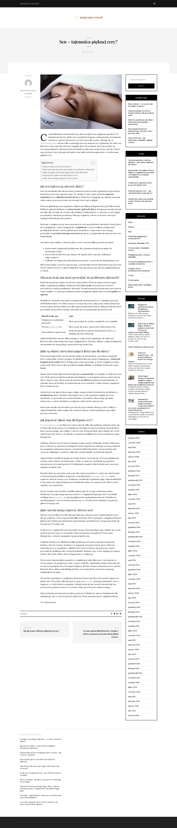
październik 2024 (135, 537)
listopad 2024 (134, 532)
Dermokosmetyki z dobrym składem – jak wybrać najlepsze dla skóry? (141, 162)
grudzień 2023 (134, 570)
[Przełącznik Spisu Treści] (92, 163)
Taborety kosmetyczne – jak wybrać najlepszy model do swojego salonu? (140, 357)
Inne (130, 232)
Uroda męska (133, 280)
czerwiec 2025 (134, 499)
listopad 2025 (133, 475)
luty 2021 (132, 711)
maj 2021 (131, 696)
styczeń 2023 (133, 602)
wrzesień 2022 (134, 621)
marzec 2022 (133, 649)
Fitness (131, 227)
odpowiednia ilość (48, 143)
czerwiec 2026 (134, 443)
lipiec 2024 (132, 551)
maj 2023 (132, 584)
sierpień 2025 (133, 490)
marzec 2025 (133, 513)
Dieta (130, 222)
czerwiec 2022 (134, 635)
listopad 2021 (133, 668)
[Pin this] (120, 614)
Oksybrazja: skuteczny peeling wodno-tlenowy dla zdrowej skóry (140, 201)
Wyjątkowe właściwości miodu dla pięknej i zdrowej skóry (145, 308)
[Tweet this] (114, 614)
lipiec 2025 (132, 494)
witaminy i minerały (100, 476)
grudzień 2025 (134, 471)
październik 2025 (135, 480)
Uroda (88, 38)
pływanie (89, 581)
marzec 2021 (133, 706)
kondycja (53, 327)
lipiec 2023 (132, 574)
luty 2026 (132, 461)
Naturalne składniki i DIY (138, 243)
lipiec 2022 (132, 631)
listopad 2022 (133, 612)
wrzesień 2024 (134, 541)
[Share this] (111, 614)
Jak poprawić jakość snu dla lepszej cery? (60, 175)
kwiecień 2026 (134, 452)
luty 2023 (132, 598)
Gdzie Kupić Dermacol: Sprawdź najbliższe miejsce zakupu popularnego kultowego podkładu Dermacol (141, 380)
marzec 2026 (133, 457)
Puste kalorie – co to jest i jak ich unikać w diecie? (140, 105)
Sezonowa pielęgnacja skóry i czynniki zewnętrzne (140, 263)
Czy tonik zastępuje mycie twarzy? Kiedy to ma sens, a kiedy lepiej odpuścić (39, 803)
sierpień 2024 (134, 546)
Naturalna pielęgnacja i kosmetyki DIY (137, 237)
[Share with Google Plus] (117, 614)
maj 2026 (132, 447)
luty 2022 (132, 654)
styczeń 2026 (133, 466)
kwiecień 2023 (134, 588)
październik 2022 (135, 617)
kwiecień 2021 (134, 701)
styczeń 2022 (133, 659)
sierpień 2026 (133, 438)
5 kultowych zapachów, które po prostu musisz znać (140, 184)
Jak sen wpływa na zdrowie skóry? (57, 166)
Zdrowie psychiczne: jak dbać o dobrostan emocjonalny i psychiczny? (141, 122)
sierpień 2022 (133, 626)
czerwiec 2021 (134, 692)
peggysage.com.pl (28, 91)
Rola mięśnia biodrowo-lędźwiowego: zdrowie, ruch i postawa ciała (140, 131)
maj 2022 (132, 640)
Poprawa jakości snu (49, 425)
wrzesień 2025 (134, 485)
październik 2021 (135, 673)
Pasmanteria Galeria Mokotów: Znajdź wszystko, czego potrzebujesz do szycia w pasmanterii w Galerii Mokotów (141, 404)
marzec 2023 (133, 593)
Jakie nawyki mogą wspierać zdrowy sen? (60, 178)
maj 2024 (132, 560)
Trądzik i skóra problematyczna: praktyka (139, 269)
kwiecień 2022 (134, 645)
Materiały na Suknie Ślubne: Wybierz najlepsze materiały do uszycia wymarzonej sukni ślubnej (141, 328)
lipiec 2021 (132, 687)
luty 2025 (132, 518)
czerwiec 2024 (134, 555)
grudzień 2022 (134, 607)
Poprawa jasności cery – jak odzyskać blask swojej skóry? (140, 192)
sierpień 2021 (133, 682)
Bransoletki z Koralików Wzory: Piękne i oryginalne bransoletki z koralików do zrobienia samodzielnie (141, 173)
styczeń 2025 (133, 522)
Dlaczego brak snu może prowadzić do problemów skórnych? (69, 169)
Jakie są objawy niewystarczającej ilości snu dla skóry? (65, 172)
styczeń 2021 (133, 715)
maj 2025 (132, 504)
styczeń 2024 (133, 565)
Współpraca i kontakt (29, 4)
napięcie (59, 497)
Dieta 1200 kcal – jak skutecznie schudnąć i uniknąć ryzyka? (140, 140)
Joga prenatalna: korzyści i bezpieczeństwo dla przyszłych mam (141, 113)
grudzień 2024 (134, 527)
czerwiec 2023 (134, 579)
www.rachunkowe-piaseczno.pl (141, 347)
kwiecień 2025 (134, 508)
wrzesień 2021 (134, 678)
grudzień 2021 (134, 664)
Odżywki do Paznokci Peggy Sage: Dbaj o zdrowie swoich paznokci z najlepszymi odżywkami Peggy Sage (40, 788)
